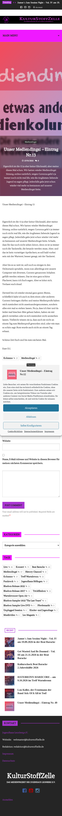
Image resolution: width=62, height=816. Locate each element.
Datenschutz (8, 760)
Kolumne (10, 358)
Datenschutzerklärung (33, 431)
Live (8, 567)
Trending (7, 2)
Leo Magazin (31, 615)
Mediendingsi (31, 142)
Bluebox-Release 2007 (16, 591)
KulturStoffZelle (31, 775)
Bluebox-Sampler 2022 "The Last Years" (24, 600)
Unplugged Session (15, 610)
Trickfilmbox (42, 591)
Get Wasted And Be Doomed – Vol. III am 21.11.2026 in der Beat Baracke (36, 654)
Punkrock (10, 581)
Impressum (49, 431)
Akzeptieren (31, 408)
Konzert (22, 567)
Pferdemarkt (46, 605)
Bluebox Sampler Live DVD (18, 605)
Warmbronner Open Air (17, 595)
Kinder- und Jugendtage (43, 610)
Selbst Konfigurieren (31, 425)
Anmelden (7, 799)
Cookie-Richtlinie (15, 431)
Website (6, 441)
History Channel (36, 571)
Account (38, 7)
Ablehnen (31, 416)
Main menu (10, 35)
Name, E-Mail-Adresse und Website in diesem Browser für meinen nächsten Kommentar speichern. (30, 461)
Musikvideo (11, 615)
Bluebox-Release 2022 (16, 586)
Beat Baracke (41, 567)
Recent (10, 630)
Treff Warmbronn (32, 576)
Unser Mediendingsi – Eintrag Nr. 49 (37, 702)
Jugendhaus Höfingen (34, 581)
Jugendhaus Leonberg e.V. (15, 732)
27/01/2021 (29, 161)
